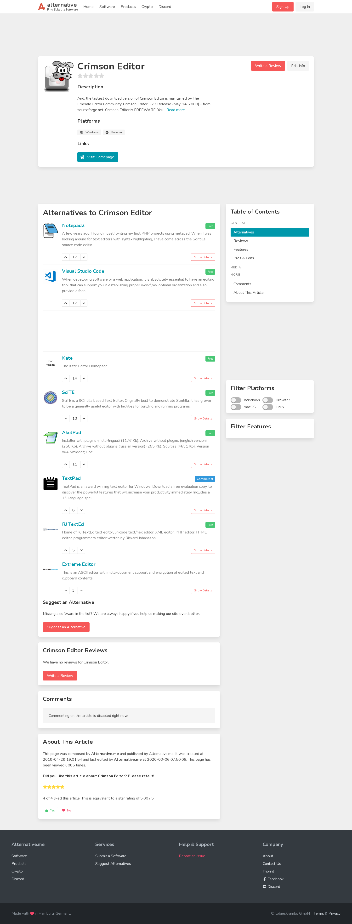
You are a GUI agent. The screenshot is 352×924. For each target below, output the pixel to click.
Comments (242, 284)
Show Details (203, 257)
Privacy (335, 913)
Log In (305, 6)
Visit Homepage (100, 157)
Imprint (268, 871)
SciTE (68, 392)
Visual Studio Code (83, 271)
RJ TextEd (73, 524)
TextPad (71, 478)
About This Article (248, 292)
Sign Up (283, 6)
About (268, 856)
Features (240, 249)
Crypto (147, 6)
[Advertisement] (176, 37)
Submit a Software (110, 856)
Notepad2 (73, 225)
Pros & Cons (243, 258)
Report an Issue (192, 856)
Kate (67, 358)
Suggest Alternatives (113, 863)
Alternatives (243, 232)
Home (88, 6)
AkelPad (71, 432)
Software (107, 6)
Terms (319, 913)
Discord (165, 6)
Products (128, 6)
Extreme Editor (79, 564)
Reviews (240, 241)
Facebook (275, 879)
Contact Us (272, 863)
